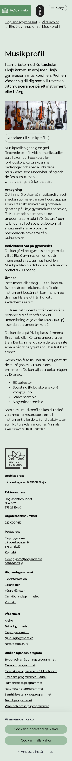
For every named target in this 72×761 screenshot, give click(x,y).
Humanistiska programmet (23, 683)
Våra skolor (50, 22)
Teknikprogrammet (18, 700)
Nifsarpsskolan (16, 644)
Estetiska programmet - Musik (25, 677)
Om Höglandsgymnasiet (22, 596)
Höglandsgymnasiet (21, 22)
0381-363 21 (14, 563)
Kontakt (10, 602)
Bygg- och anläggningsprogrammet (30, 659)
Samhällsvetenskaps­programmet (28, 694)
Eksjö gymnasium (23, 27)
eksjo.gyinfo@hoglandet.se (23, 559)
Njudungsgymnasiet (19, 638)
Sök (40, 10)
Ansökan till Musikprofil (27, 138)
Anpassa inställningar (38, 752)
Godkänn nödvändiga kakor (36, 729)
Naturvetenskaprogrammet (24, 688)
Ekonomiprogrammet (20, 665)
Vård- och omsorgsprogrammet (27, 706)
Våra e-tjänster (15, 590)
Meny (60, 8)
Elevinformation (16, 579)
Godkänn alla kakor (36, 740)
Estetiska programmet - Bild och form (31, 671)
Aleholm (11, 620)
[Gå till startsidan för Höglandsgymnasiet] (16, 468)
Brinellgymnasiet (17, 626)
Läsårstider (12, 585)
